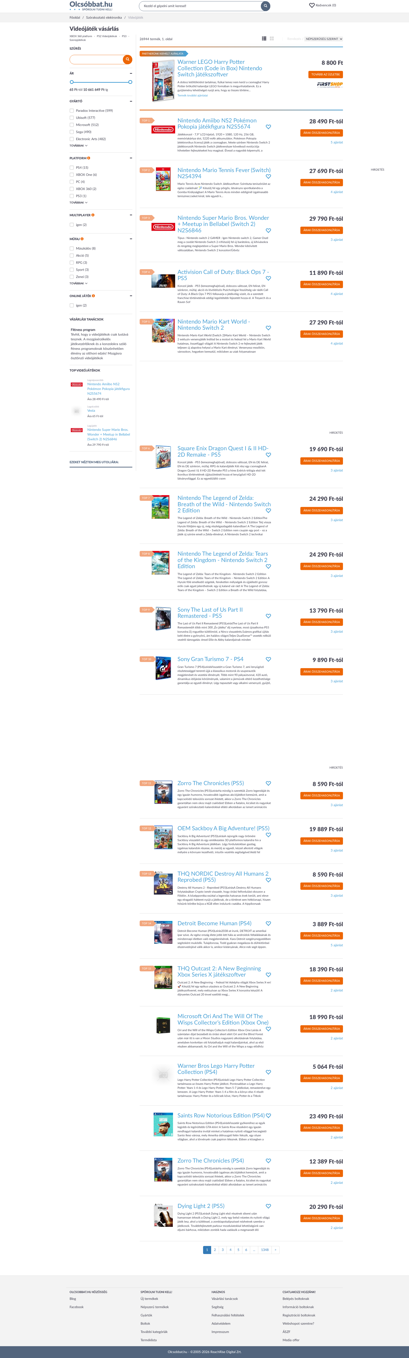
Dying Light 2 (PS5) (201, 1206)
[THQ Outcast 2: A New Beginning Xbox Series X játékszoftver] (163, 977)
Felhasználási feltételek (228, 1315)
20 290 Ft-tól (326, 1207)
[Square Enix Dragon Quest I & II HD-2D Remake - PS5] (163, 457)
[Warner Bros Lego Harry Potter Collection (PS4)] (163, 1075)
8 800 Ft (332, 63)
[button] (324, 5)
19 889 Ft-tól (326, 829)
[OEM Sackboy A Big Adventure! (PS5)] (163, 837)
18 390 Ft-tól (326, 970)
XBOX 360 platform (81, 36)
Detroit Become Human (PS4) (214, 923)
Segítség (217, 1307)
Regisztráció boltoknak (299, 1315)
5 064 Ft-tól (328, 1067)
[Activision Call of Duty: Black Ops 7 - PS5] (163, 280)
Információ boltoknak (298, 1307)
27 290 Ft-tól (326, 323)
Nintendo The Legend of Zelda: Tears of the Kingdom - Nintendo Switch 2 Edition (223, 560)
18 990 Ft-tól (326, 1017)
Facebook (77, 1307)
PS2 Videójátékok (107, 36)
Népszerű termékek (155, 1307)
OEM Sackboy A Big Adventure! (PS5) (223, 828)
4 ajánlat (337, 192)
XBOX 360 (84, 189)
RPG (79, 262)
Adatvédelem (221, 1323)
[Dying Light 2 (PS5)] (163, 1214)
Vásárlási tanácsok (225, 1299)
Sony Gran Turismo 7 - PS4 (211, 659)
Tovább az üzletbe (325, 74)
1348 (265, 1250)
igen (79, 225)
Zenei (80, 277)
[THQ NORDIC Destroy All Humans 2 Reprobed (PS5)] (163, 882)
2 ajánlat (337, 990)
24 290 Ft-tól (326, 499)
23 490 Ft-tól (326, 1117)
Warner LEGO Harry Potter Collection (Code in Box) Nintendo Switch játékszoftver (220, 68)
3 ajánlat (337, 240)
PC (78, 182)
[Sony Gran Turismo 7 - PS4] (163, 668)
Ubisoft (81, 118)
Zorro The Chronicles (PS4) (211, 1161)
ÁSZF (286, 1332)
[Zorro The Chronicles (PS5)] (163, 792)
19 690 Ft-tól (326, 449)
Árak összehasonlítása (321, 132)
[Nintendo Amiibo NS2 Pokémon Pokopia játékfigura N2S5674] (163, 129)
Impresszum (220, 1332)
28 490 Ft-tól (326, 122)
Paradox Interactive (90, 110)
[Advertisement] (365, 97)
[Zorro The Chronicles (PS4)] (163, 1169)
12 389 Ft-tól (326, 1162)
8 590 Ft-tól (328, 784)
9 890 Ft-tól (328, 660)
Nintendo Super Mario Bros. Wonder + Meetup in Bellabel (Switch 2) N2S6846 (223, 224)
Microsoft (83, 125)
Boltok (145, 1323)
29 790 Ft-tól (326, 219)
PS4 (79, 167)
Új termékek (149, 1299)
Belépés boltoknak (296, 1299)
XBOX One (84, 175)
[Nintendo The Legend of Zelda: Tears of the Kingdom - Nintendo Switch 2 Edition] (163, 562)
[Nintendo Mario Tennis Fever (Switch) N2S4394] (163, 179)
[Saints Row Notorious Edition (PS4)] (163, 1124)
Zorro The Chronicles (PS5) (211, 783)
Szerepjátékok (78, 40)
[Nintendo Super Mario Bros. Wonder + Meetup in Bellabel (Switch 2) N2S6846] (163, 227)
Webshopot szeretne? (298, 1323)
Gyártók (146, 1315)
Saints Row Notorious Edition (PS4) (221, 1116)
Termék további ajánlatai (193, 95)
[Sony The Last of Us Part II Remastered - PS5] (163, 618)
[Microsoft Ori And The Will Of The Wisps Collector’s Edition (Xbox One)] (163, 1025)
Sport (80, 270)
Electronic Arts (86, 139)
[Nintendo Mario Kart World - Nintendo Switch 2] (163, 330)
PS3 (124, 36)
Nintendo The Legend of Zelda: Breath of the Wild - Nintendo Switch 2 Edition (224, 504)
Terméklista (149, 1340)
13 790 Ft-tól (326, 611)
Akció (80, 255)
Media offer (291, 1340)
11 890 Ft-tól (326, 273)
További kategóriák (154, 1332)
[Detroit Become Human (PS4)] (163, 932)
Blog (73, 1299)
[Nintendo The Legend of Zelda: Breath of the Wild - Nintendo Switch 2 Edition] (163, 507)
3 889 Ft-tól (328, 924)
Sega (79, 132)
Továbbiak (77, 145)
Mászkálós (83, 248)
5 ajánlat (337, 142)
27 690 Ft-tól (326, 171)
